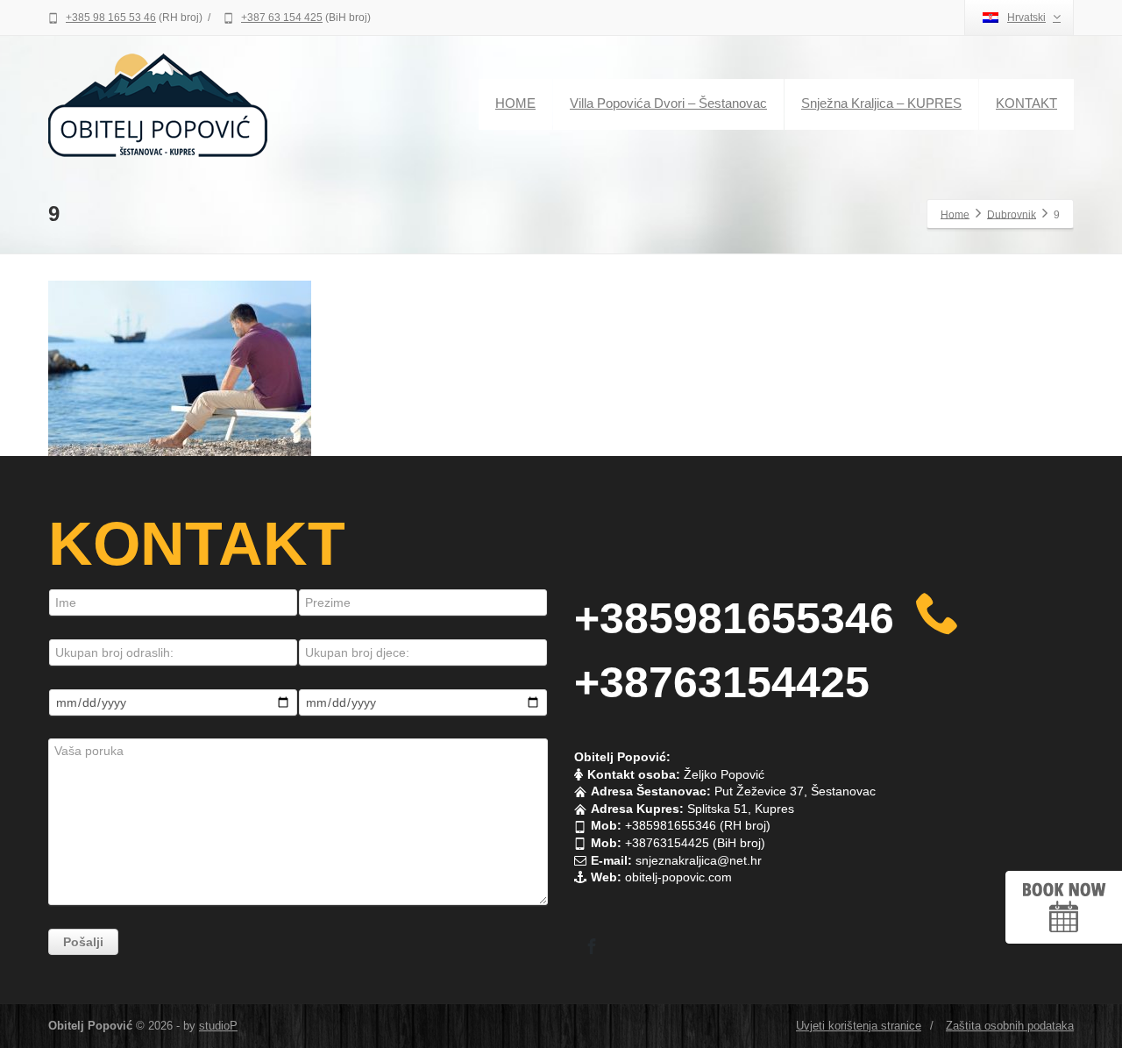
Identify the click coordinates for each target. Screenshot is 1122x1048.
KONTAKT (1026, 103)
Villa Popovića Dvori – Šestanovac (668, 103)
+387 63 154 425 (282, 17)
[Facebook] (591, 946)
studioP (218, 1025)
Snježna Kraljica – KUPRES (881, 103)
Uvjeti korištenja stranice (858, 1025)
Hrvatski (1026, 17)
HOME (515, 103)
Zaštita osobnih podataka (1010, 1025)
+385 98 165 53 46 (111, 17)
